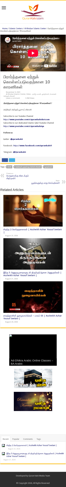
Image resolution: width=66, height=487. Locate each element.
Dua (9, 167)
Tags (39, 439)
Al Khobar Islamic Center (35, 28)
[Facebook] (31, 479)
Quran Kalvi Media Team (39, 476)
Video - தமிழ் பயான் (33, 94)
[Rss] (28, 479)
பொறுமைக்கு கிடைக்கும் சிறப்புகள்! (17, 176)
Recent (6, 439)
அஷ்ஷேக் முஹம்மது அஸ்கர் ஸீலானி (28, 167)
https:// (26, 119)
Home (5, 28)
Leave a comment (13, 98)
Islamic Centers (16, 28)
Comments (28, 439)
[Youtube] (37, 479)
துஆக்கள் (45, 94)
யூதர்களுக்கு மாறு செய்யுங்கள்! (45, 182)
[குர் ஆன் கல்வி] (33, 11)
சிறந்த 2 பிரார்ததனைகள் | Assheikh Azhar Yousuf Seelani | (31, 445)
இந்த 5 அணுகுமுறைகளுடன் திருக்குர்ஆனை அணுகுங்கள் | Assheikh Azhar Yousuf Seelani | (32, 274)
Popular (15, 439)
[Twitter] (34, 479)
